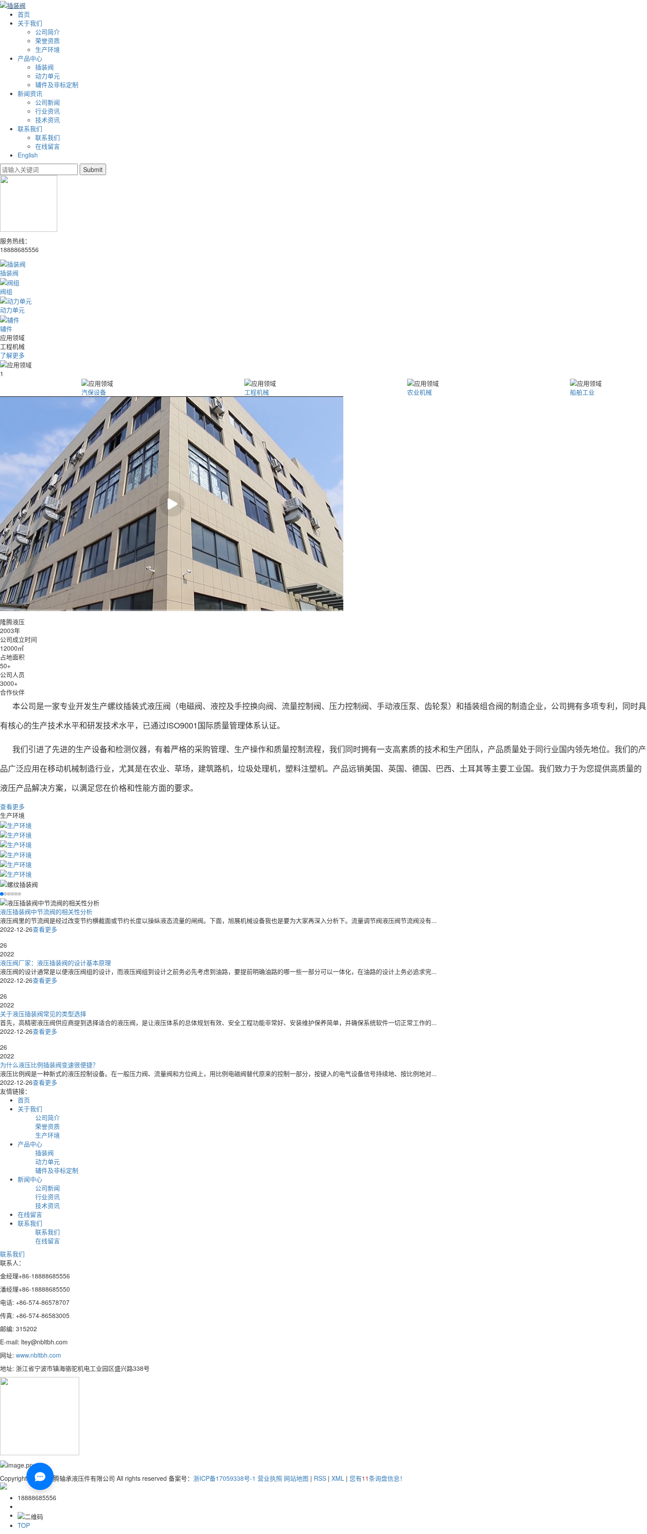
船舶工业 (582, 392)
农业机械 (419, 392)
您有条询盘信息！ (377, 1478)
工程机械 (256, 392)
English (28, 154)
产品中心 (30, 58)
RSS (320, 1478)
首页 (24, 14)
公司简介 (47, 31)
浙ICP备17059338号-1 (224, 1478)
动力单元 (47, 75)
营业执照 (269, 1478)
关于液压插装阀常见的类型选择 (43, 1013)
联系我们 (30, 128)
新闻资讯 (30, 93)
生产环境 (47, 49)
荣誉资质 (47, 40)
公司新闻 (47, 102)
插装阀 (44, 66)
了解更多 (12, 355)
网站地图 (296, 1478)
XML (337, 1478)
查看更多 (12, 806)
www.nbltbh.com (39, 1355)
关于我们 (30, 22)
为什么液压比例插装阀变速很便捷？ (49, 1064)
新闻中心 (30, 1179)
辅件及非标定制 (56, 84)
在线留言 (47, 146)
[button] (2, 894)
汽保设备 (93, 392)
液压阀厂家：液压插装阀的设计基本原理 (55, 962)
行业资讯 (47, 110)
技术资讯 (47, 119)
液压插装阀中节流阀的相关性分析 (46, 911)
